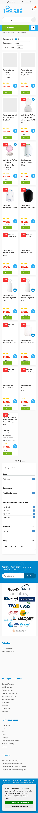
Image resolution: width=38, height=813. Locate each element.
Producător (11, 32)
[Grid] (16, 39)
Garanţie (5, 738)
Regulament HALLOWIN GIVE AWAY (14, 767)
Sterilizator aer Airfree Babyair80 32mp (27, 297)
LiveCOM (30, 782)
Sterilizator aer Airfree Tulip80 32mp (8, 252)
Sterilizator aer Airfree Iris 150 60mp (26, 162)
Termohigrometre (8, 699)
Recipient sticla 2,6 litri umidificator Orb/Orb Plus (10, 117)
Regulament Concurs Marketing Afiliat (14, 770)
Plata (3, 731)
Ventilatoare (6, 709)
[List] (18, 39)
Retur (4, 735)
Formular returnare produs (11, 741)
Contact (4, 747)
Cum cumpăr (6, 725)
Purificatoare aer (7, 690)
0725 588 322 (8, 649)
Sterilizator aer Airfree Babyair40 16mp (9, 297)
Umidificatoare (7, 687)
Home (3, 32)
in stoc (7, 479)
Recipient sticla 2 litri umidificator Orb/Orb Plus (27, 72)
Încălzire (5, 705)
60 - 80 (7, 517)
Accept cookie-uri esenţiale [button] (19, 802)
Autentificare (12, 2)
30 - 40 (7, 510)
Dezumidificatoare (8, 684)
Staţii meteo (6, 702)
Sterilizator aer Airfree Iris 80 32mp (26, 387)
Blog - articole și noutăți (10, 761)
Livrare (4, 728)
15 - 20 (7, 507)
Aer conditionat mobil (9, 696)
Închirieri (5, 712)
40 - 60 (7, 514)
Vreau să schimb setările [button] (19, 806)
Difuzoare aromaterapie (10, 693)
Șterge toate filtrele (11, 468)
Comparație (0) (26, 2)
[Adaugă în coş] (15, 86)
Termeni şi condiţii (8, 744)
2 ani (7, 531)
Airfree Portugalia (21, 32)
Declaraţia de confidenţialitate (12, 764)
